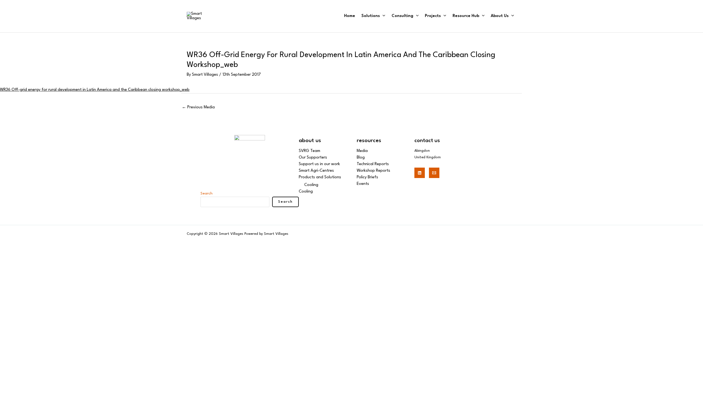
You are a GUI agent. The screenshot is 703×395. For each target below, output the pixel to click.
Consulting (402, 16)
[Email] (434, 173)
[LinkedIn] (419, 173)
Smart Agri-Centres (316, 171)
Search (206, 193)
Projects (433, 16)
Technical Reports (373, 164)
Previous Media (198, 107)
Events (363, 184)
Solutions (370, 16)
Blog (361, 158)
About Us (500, 16)
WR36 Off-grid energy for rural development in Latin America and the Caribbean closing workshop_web (94, 90)
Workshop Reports (373, 171)
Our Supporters (313, 158)
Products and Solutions (320, 177)
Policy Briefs (367, 177)
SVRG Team (309, 151)
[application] (382, 16)
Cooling (311, 185)
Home (349, 16)
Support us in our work (319, 164)
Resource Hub (466, 16)
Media (362, 151)
